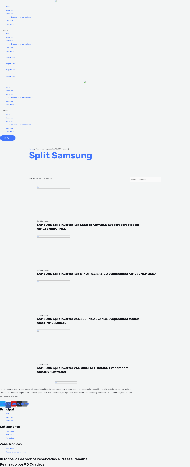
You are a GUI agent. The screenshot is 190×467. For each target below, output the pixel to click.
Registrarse (10, 57)
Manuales (10, 24)
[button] (66, 30)
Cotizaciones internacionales (20, 17)
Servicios (9, 13)
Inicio (8, 6)
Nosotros (9, 10)
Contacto (9, 20)
